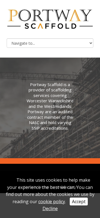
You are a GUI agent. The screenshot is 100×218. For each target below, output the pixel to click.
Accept (79, 201)
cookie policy (51, 201)
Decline (50, 208)
